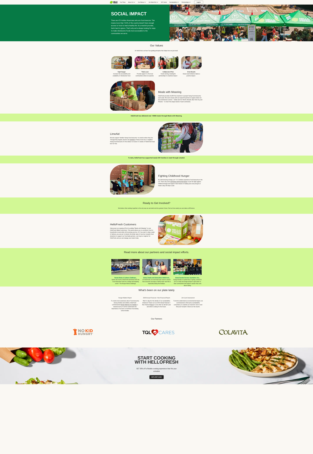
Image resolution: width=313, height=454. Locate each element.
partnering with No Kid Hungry (178, 181)
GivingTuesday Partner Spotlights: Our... (187, 277)
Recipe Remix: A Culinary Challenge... (125, 277)
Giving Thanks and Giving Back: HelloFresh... (156, 277)
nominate (132, 139)
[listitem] (121, 65)
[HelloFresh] (113, 2)
